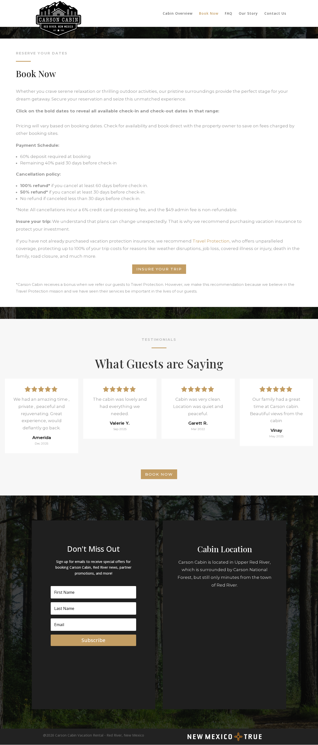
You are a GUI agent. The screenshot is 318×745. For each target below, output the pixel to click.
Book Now (208, 14)
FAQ (228, 14)
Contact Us (275, 14)
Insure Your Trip (159, 269)
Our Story (248, 14)
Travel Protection (211, 241)
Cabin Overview (178, 14)
